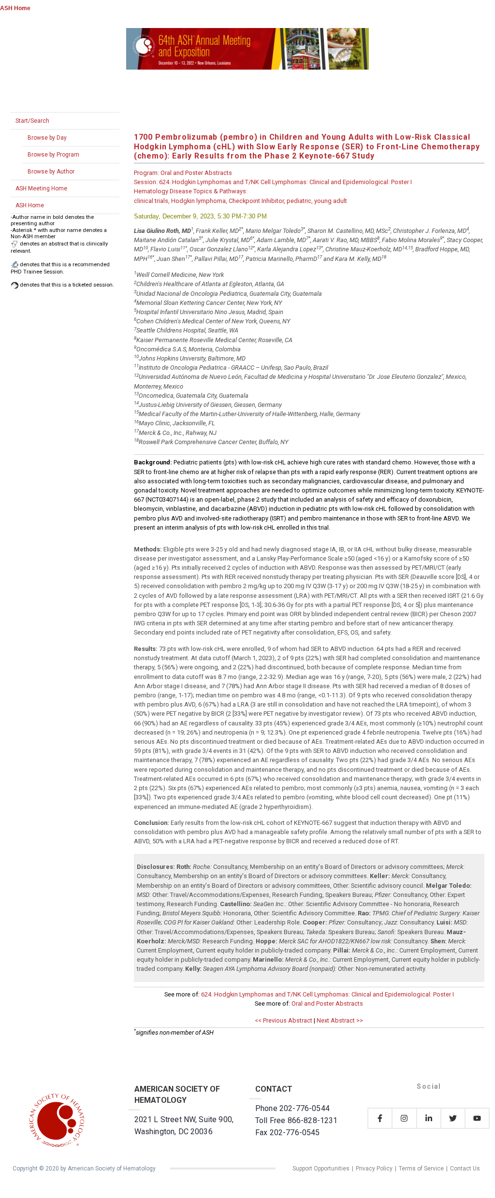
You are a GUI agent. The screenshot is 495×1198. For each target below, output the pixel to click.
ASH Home (15, 8)
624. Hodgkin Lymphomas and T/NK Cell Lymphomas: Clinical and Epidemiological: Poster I (327, 994)
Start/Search (32, 120)
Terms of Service (421, 1168)
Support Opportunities (320, 1168)
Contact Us (465, 1168)
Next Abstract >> (340, 1020)
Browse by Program (53, 154)
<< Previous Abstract (283, 1020)
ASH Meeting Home (41, 188)
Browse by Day (47, 137)
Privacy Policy (374, 1168)
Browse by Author (51, 171)
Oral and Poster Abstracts (327, 1003)
